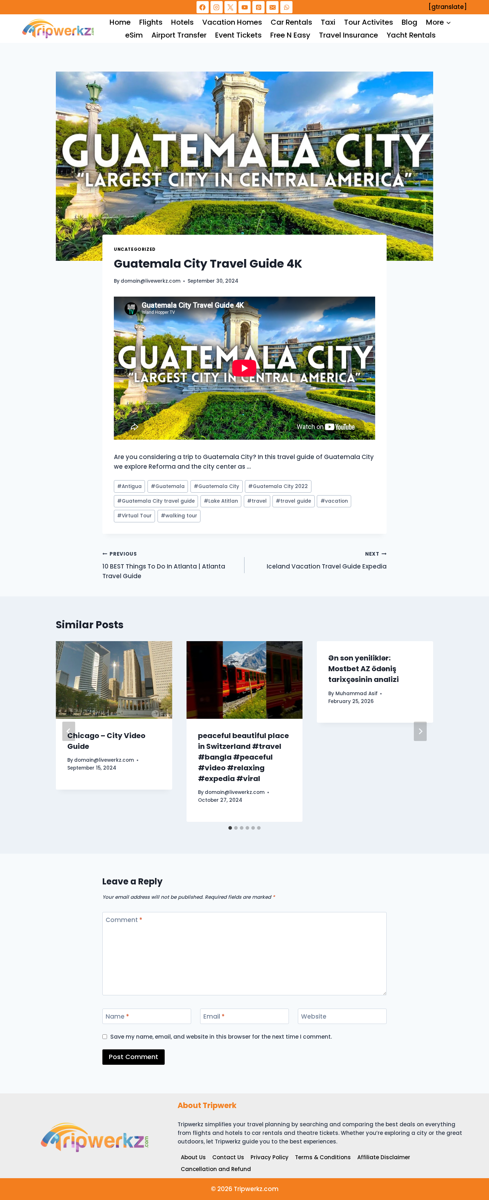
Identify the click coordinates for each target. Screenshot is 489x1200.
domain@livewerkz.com (150, 281)
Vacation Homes (232, 22)
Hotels (182, 22)
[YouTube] (244, 7)
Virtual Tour (134, 515)
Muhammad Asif (356, 693)
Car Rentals (291, 22)
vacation (334, 501)
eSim (134, 35)
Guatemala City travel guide (156, 501)
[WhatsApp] (286, 7)
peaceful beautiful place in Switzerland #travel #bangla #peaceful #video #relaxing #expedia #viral (243, 757)
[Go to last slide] (68, 731)
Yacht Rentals (411, 35)
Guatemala (168, 486)
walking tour (179, 515)
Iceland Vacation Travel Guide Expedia (327, 561)
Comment (124, 920)
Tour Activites (368, 22)
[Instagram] (216, 7)
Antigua (129, 486)
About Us (193, 1157)
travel (257, 501)
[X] (230, 7)
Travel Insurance (348, 35)
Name (117, 1017)
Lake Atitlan (221, 501)
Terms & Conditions (323, 1157)
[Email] (272, 7)
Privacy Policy (270, 1157)
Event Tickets (238, 35)
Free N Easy (290, 35)
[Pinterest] (258, 7)
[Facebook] (203, 7)
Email (214, 1017)
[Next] (420, 731)
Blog (409, 22)
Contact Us (228, 1157)
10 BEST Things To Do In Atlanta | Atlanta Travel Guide (163, 565)
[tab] (230, 828)
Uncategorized (135, 249)
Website (313, 1017)
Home (120, 22)
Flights (151, 22)
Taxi (328, 22)
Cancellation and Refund (216, 1169)
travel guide (293, 501)
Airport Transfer (179, 35)
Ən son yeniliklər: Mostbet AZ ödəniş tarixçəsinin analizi (363, 668)
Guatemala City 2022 (278, 486)
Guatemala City (216, 486)
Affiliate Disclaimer (383, 1157)
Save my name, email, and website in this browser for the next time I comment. (221, 1036)
